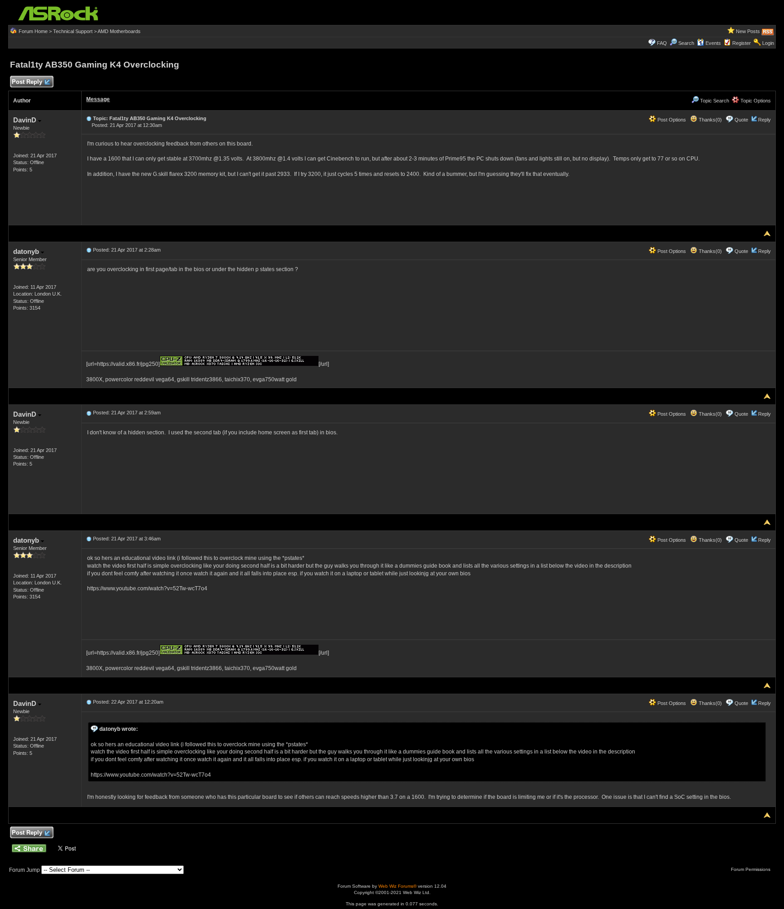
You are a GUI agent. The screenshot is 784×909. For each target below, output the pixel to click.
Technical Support (73, 31)
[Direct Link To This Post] (89, 118)
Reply (764, 119)
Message (98, 99)
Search (686, 43)
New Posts (748, 31)
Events (713, 43)
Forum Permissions (751, 869)
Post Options (671, 119)
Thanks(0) (709, 119)
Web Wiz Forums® (397, 886)
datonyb (27, 251)
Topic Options (755, 100)
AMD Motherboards (119, 31)
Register (741, 43)
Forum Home (33, 31)
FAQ (662, 43)
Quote (741, 119)
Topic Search (714, 100)
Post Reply (27, 81)
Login (768, 43)
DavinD (25, 120)
